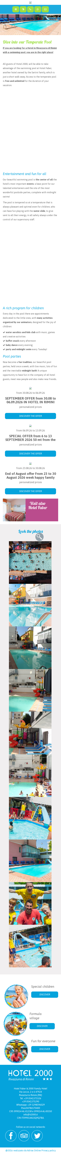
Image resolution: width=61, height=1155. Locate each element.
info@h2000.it (30, 1114)
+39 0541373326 (32, 1098)
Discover (44, 994)
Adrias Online (34, 1150)
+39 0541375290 (30, 1101)
